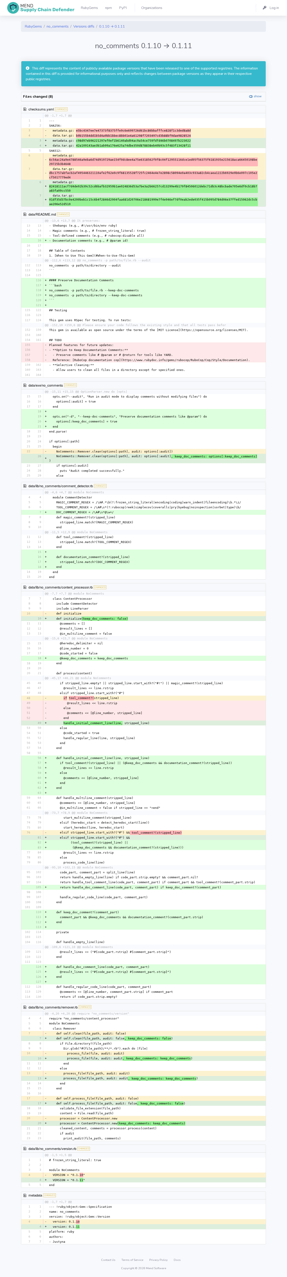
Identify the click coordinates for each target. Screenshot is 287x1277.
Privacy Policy (158, 1260)
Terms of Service (133, 1260)
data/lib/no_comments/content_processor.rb (60, 587)
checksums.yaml (41, 109)
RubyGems (33, 26)
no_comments (58, 26)
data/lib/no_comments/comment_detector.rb (60, 485)
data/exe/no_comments (45, 385)
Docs (177, 1260)
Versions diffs (83, 26)
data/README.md (42, 214)
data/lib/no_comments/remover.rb (53, 1007)
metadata (35, 1195)
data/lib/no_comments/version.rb (52, 1148)
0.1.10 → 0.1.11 (112, 26)
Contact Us (108, 1260)
